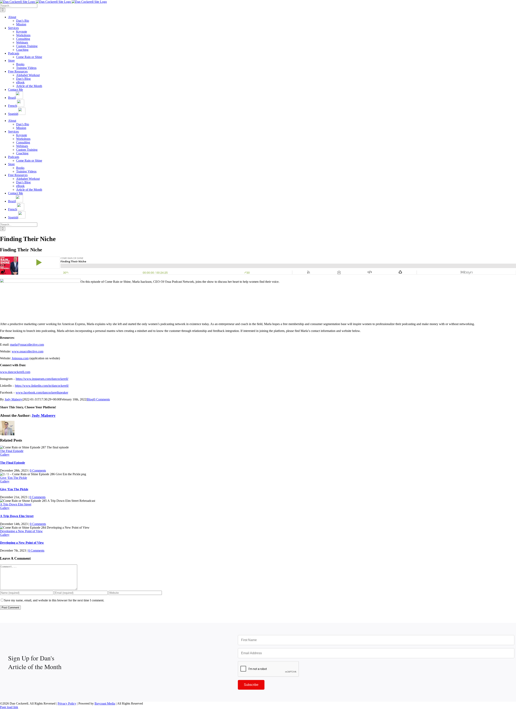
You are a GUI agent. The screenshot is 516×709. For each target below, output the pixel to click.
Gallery (4, 454)
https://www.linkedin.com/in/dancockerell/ (42, 385)
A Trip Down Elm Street (15, 504)
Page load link (9, 707)
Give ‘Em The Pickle (13, 477)
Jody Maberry (13, 399)
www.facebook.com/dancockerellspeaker (42, 392)
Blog (90, 399)
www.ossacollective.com (27, 351)
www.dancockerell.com (15, 372)
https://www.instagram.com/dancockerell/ (42, 378)
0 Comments (102, 399)
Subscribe (251, 684)
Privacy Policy (67, 703)
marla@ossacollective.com (27, 344)
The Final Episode (11, 451)
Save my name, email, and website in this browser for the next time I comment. (54, 600)
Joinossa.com (20, 358)
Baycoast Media (105, 703)
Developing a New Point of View (21, 531)
